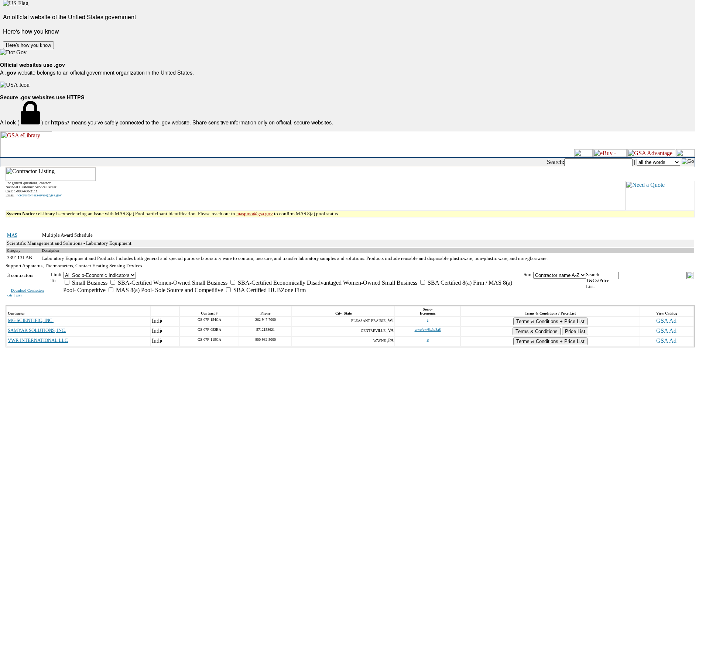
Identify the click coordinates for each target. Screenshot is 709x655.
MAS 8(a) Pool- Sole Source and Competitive (168, 290)
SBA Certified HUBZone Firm (269, 290)
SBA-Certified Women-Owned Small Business (171, 283)
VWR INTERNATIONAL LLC (38, 340)
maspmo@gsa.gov (254, 213)
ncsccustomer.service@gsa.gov (39, 195)
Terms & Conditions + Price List (550, 321)
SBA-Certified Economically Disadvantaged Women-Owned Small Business (326, 283)
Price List (575, 331)
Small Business (89, 283)
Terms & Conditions (537, 331)
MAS (12, 235)
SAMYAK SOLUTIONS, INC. (37, 330)
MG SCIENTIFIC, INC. (31, 320)
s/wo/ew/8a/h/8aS (428, 330)
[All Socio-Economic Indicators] (293, 275)
